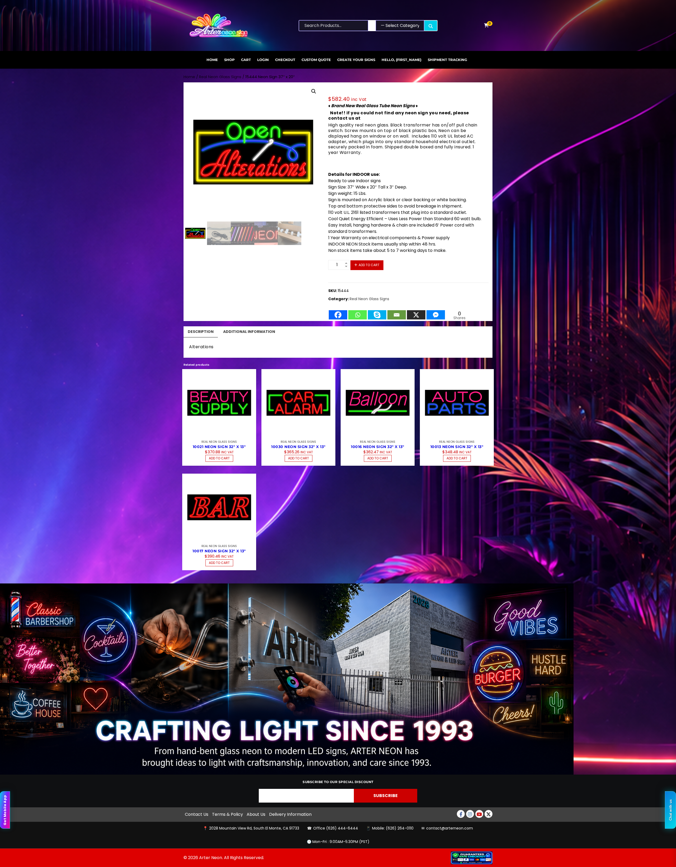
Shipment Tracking (447, 60)
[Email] (396, 312)
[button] (313, 91)
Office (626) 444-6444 (335, 828)
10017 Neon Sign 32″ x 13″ (219, 551)
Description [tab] (201, 331)
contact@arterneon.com (449, 828)
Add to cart (369, 265)
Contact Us (196, 814)
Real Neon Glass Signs (220, 76)
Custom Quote (316, 60)
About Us (256, 814)
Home (212, 60)
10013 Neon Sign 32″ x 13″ (456, 446)
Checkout (285, 60)
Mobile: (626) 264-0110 (393, 828)
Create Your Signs (356, 60)
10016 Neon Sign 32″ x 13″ (377, 446)
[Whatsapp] (357, 312)
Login (263, 60)
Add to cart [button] (219, 458)
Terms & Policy (227, 814)
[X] (416, 312)
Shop (229, 60)
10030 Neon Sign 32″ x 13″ (298, 446)
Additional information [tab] (249, 331)
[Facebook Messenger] (435, 312)
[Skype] (377, 312)
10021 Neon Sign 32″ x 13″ (219, 446)
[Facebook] (338, 312)
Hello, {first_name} (401, 60)
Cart (246, 60)
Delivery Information (290, 814)
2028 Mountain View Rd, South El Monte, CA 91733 (254, 828)
